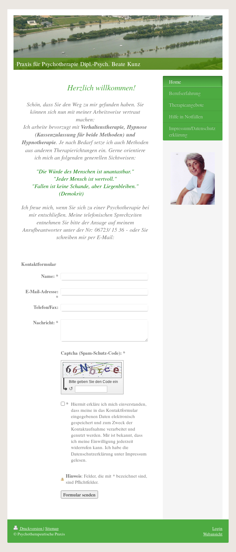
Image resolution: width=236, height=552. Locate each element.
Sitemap (52, 528)
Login (217, 528)
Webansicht (212, 534)
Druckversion (31, 528)
